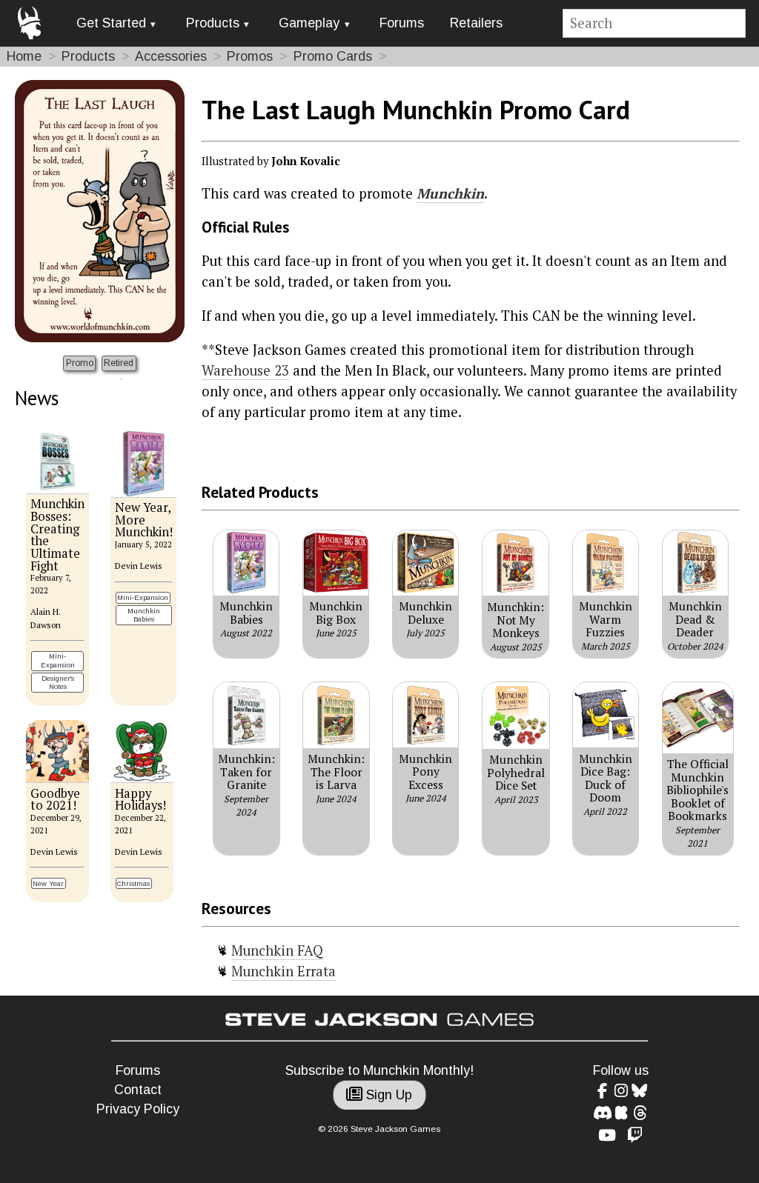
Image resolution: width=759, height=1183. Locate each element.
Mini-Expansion (58, 660)
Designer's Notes (58, 682)
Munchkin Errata (283, 971)
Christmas (133, 883)
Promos (250, 56)
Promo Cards (333, 56)
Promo (79, 363)
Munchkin (450, 193)
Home (24, 56)
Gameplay (309, 23)
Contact (138, 1089)
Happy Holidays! (140, 799)
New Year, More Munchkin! (144, 519)
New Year (48, 883)
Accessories (171, 56)
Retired (118, 363)
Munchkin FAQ (277, 950)
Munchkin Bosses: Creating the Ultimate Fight (57, 534)
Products (212, 23)
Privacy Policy (137, 1109)
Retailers (476, 23)
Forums (402, 23)
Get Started (111, 23)
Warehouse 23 (245, 370)
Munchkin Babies (143, 615)
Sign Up (387, 1094)
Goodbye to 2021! (55, 799)
